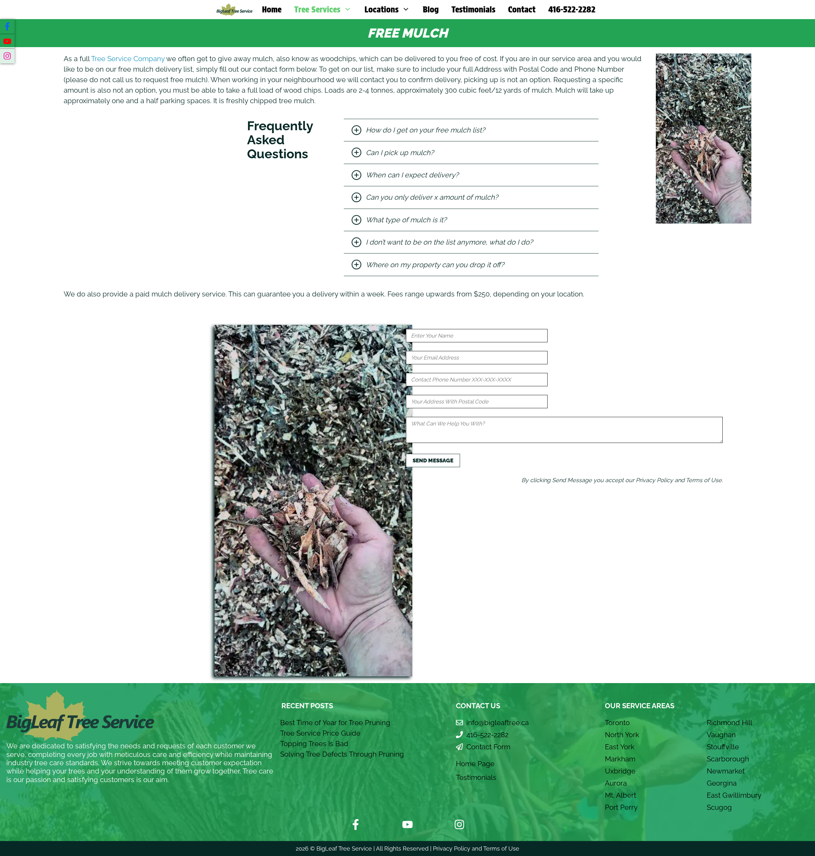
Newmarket (726, 771)
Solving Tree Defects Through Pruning (342, 754)
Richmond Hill (729, 722)
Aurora (616, 783)
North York (622, 735)
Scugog (719, 807)
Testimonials (473, 9)
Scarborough (728, 759)
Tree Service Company (128, 58)
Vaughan (721, 735)
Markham (620, 759)
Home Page (475, 764)
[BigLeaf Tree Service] (234, 9)
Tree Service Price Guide (320, 733)
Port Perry (621, 807)
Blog (431, 9)
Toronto (617, 722)
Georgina (722, 783)
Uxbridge (620, 771)
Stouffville (723, 747)
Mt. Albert (620, 795)
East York (619, 747)
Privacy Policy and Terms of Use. (679, 480)
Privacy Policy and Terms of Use (476, 848)
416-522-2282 (571, 9)
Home (271, 9)
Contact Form (488, 747)
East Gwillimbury (734, 795)
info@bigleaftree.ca (497, 722)
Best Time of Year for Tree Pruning (335, 722)
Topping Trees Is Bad (314, 743)
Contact (521, 9)
